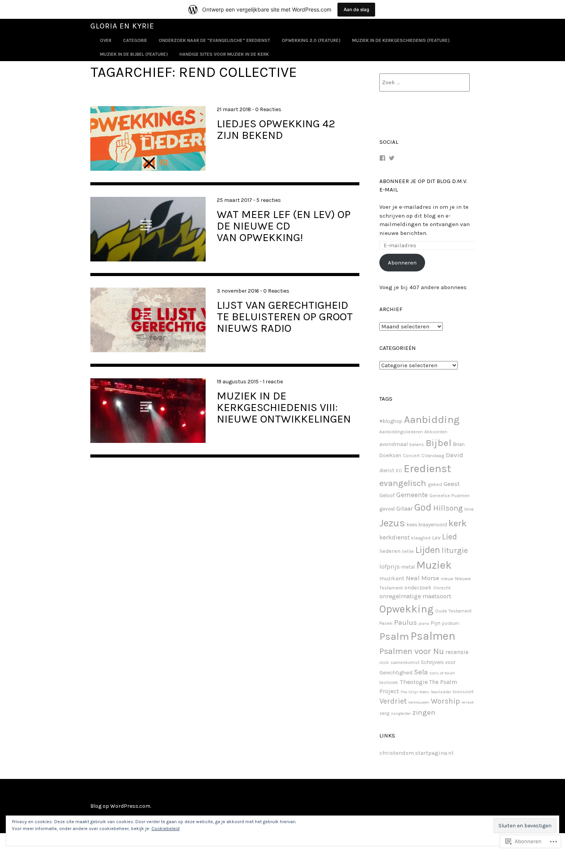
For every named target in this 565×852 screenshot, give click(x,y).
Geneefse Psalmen (449, 495)
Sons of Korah (442, 673)
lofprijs (389, 566)
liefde (408, 551)
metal (408, 567)
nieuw (447, 578)
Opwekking (406, 609)
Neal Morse (422, 578)
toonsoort (463, 691)
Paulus (405, 622)
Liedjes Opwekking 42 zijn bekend (276, 129)
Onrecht (441, 588)
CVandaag (432, 455)
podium (450, 623)
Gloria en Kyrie (122, 26)
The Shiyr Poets (414, 691)
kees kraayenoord (427, 525)
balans (416, 444)
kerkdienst (394, 537)
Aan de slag (356, 9)
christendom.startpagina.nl (416, 752)
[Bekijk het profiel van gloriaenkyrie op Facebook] (382, 158)
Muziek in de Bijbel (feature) (134, 54)
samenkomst (405, 662)
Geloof (387, 495)
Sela (421, 672)
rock (384, 662)
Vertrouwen (418, 702)
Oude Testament (453, 611)
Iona (469, 509)
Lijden (427, 549)
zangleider (401, 713)
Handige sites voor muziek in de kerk (224, 54)
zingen (423, 712)
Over (105, 40)
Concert (411, 455)
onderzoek (418, 587)
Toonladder (441, 691)
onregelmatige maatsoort (415, 596)
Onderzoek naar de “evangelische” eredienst (214, 40)
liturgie (455, 550)
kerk (458, 523)
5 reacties (268, 200)
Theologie (414, 682)
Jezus (392, 523)
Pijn (435, 623)
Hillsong (448, 508)
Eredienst (427, 468)
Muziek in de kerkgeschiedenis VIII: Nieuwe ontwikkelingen (284, 407)
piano (424, 623)
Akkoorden (435, 431)
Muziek (434, 565)
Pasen (385, 623)
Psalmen (432, 635)
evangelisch (402, 483)
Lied (449, 536)
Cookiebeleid (165, 828)
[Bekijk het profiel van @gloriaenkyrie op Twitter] (392, 158)
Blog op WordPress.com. (120, 806)
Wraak (468, 702)
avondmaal (393, 444)
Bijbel (438, 442)
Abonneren (402, 262)
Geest (452, 484)
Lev (436, 537)
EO (399, 470)
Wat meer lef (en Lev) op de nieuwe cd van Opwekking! (284, 226)
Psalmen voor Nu (411, 651)
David (454, 455)
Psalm (394, 636)
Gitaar (404, 508)
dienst (386, 470)
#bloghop (390, 421)
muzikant (391, 578)
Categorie (135, 40)
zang (384, 713)
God (423, 507)
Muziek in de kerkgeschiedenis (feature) (401, 40)
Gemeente (412, 495)
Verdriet (393, 701)
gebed (435, 484)
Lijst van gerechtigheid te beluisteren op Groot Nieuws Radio (285, 316)
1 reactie (273, 381)
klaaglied (420, 538)
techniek (388, 682)
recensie (457, 652)
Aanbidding (432, 419)
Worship (445, 701)
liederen (389, 551)
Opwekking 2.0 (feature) (311, 40)
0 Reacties (268, 109)
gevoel (387, 509)
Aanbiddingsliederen (401, 431)
